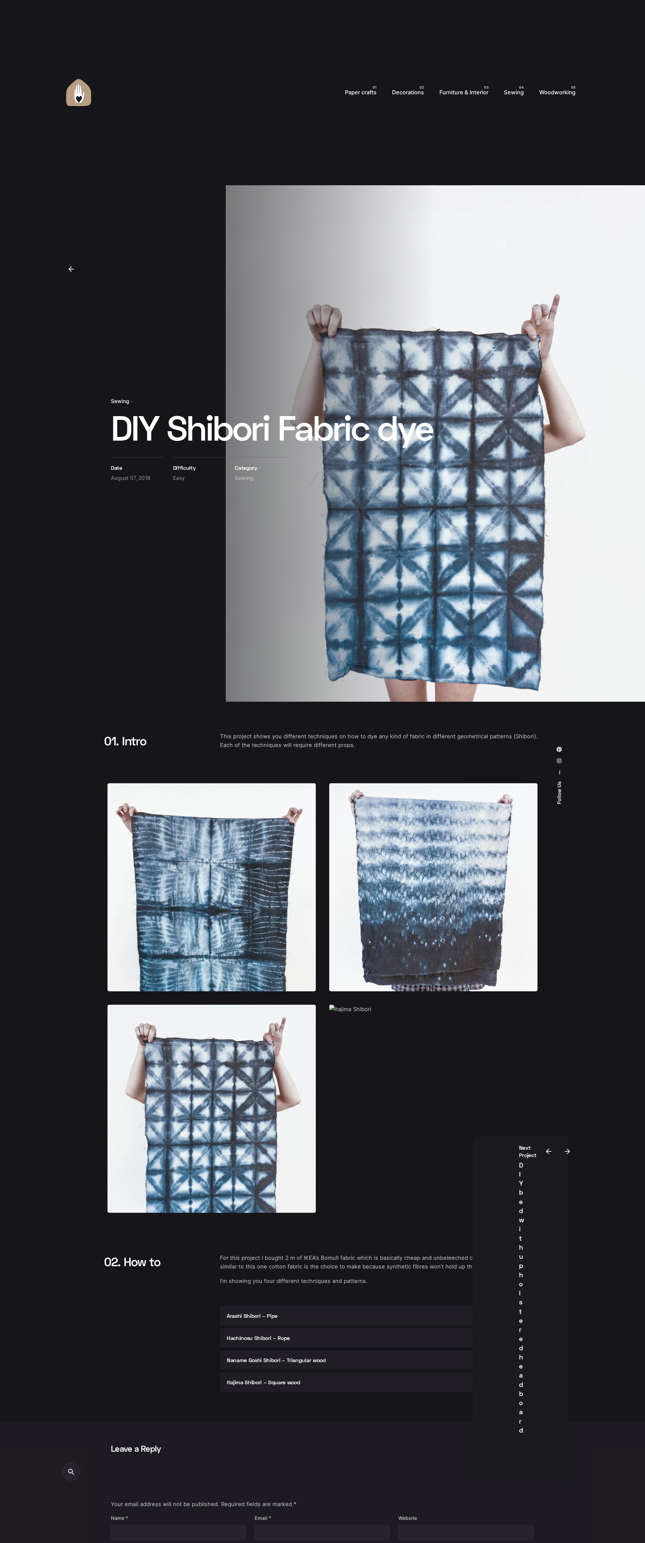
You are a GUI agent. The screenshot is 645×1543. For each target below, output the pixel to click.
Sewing (120, 401)
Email (263, 1518)
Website (407, 1518)
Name (119, 1518)
